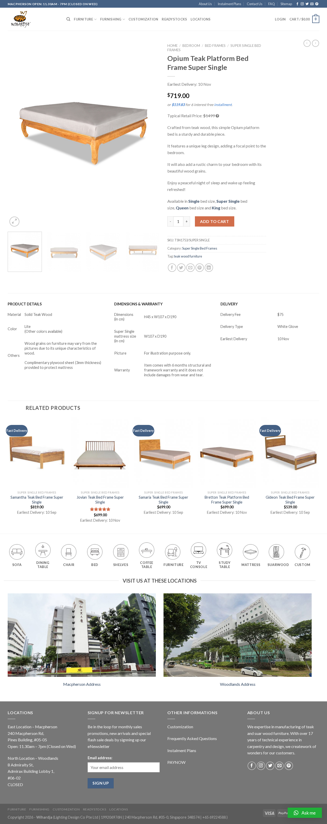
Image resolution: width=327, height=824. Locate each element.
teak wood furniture (188, 256)
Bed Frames (215, 46)
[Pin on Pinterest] (199, 267)
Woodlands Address (237, 684)
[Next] (150, 134)
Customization (143, 19)
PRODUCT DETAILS (25, 304)
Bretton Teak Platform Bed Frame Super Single (227, 499)
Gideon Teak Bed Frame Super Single (290, 499)
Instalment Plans (229, 4)
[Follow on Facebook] (297, 4)
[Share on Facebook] (172, 267)
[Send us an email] (311, 4)
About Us (205, 4)
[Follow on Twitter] (307, 4)
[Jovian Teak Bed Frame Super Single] (100, 452)
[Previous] (17, 134)
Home (172, 46)
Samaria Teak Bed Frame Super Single (163, 499)
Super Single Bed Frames (199, 248)
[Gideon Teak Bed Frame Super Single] (290, 452)
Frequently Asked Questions (192, 738)
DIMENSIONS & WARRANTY (138, 304)
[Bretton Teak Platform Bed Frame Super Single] (227, 452)
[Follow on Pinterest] (316, 4)
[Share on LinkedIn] (209, 267)
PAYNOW (176, 762)
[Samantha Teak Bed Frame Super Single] (37, 452)
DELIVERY (229, 304)
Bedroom (191, 46)
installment (223, 104)
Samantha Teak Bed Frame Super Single (36, 499)
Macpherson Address (82, 684)
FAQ (271, 4)
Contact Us (254, 4)
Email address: (100, 758)
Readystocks (174, 19)
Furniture (83, 19)
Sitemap (286, 4)
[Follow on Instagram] (302, 4)
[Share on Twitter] (181, 267)
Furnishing (111, 19)
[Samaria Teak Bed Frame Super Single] (163, 452)
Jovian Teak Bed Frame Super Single (100, 499)
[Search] (68, 19)
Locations (201, 19)
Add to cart (214, 221)
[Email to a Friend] (190, 267)
